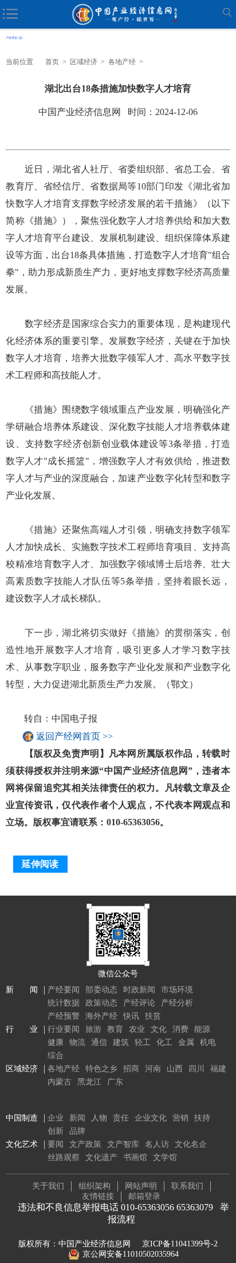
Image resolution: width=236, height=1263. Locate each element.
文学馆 (165, 1157)
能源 (202, 1029)
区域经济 (83, 62)
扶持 (202, 1118)
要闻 (56, 1144)
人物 (99, 1118)
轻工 (143, 1042)
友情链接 (98, 1196)
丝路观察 (64, 1157)
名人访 (157, 1144)
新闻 (77, 1118)
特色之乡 (101, 1068)
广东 (115, 1082)
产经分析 (177, 1003)
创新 (56, 1131)
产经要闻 (64, 989)
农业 (137, 1029)
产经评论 (139, 1003)
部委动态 (101, 989)
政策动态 (101, 1003)
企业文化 (151, 1118)
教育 (115, 1029)
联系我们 (187, 1186)
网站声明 (141, 1186)
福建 (218, 1068)
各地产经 (122, 62)
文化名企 (191, 1144)
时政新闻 (139, 989)
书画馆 (135, 1157)
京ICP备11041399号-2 (180, 1244)
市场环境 (177, 989)
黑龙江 (89, 1082)
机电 (208, 1042)
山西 (175, 1068)
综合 (56, 1055)
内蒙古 (60, 1082)
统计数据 (64, 1003)
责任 (121, 1118)
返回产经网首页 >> (74, 736)
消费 (180, 1029)
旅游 (93, 1029)
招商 (131, 1068)
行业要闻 (64, 1029)
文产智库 (123, 1144)
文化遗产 (101, 1157)
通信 (99, 1042)
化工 (164, 1042)
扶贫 (153, 1016)
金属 (186, 1042)
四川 (196, 1068)
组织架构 (94, 1186)
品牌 (77, 1131)
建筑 (121, 1042)
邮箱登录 (144, 1196)
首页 (52, 62)
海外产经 (101, 1016)
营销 (180, 1118)
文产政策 (85, 1144)
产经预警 (64, 1016)
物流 (77, 1042)
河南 (153, 1068)
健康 (56, 1042)
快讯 (131, 1016)
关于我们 (48, 1186)
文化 (159, 1029)
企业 (56, 1118)
